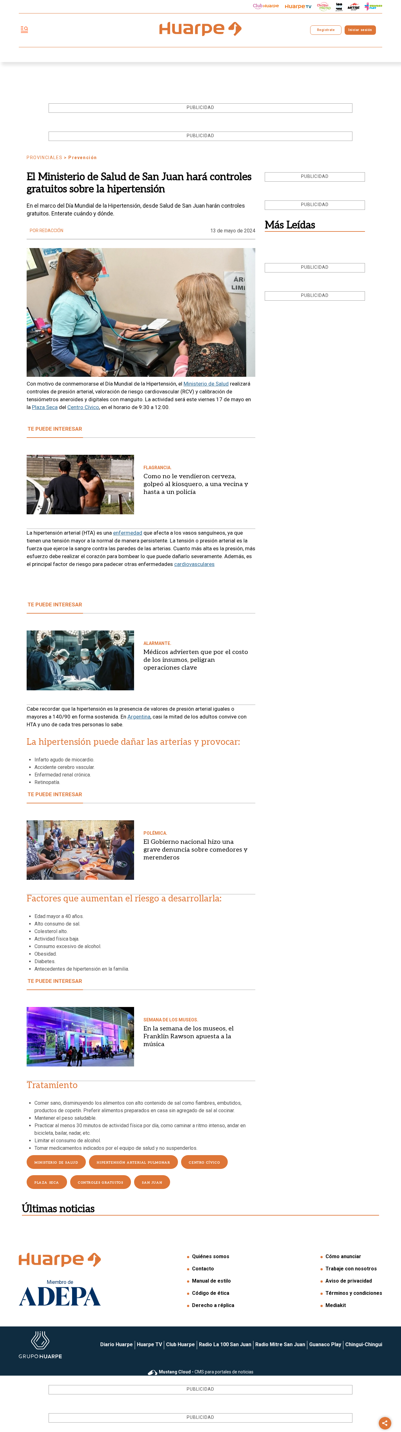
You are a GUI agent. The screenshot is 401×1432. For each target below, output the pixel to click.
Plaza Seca (45, 407)
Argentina (139, 716)
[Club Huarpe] (266, 6)
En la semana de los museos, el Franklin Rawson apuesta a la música (188, 1036)
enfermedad (127, 533)
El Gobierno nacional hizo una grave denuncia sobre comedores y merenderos (195, 849)
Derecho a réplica (213, 1305)
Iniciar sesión (360, 30)
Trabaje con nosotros (351, 1269)
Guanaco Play (325, 1344)
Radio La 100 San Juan (225, 1344)
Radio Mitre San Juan (280, 1344)
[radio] (353, 6)
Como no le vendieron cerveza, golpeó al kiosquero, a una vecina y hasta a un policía (195, 484)
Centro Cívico (83, 407)
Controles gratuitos (100, 1183)
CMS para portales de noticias (206, 1371)
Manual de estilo (211, 1281)
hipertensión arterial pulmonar (133, 1163)
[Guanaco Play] (373, 6)
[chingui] (324, 6)
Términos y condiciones (353, 1293)
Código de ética (210, 1293)
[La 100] (339, 6)
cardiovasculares (194, 564)
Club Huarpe (180, 1344)
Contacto (203, 1269)
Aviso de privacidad (348, 1281)
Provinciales (44, 157)
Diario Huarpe (116, 1344)
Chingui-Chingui (363, 1344)
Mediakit (335, 1305)
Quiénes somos (210, 1256)
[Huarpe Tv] (298, 6)
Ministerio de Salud (206, 384)
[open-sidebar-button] (24, 30)
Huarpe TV (149, 1344)
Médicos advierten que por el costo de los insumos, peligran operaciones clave (195, 660)
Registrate (326, 30)
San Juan (152, 1183)
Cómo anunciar (343, 1256)
